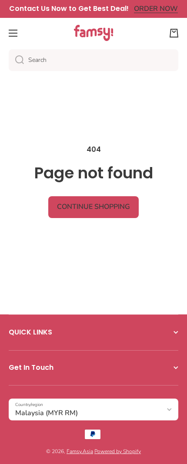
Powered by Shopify (117, 451)
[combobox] (93, 60)
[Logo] (93, 33)
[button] (174, 33)
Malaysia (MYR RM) (46, 413)
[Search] (16, 60)
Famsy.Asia (80, 451)
